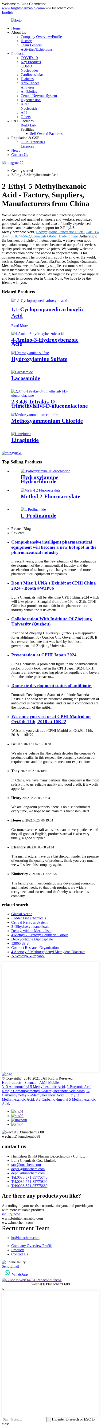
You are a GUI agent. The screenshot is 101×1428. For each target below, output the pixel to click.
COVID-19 (29, 58)
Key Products (31, 62)
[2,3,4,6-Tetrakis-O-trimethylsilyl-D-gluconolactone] (50, 395)
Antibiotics (29, 91)
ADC (25, 104)
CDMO (26, 66)
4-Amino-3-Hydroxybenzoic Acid (44, 342)
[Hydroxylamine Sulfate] (30, 353)
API (24, 113)
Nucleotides (29, 70)
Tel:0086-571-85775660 (29, 1186)
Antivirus (28, 87)
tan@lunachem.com (26, 1165)
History (26, 41)
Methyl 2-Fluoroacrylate (50, 496)
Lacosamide (25, 378)
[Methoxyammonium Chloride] (34, 415)
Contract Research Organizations (35, 948)
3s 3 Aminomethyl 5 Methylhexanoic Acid (33, 1087)
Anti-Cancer (30, 83)
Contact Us (19, 155)
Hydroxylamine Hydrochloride (39, 479)
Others (26, 117)
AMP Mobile (49, 1082)
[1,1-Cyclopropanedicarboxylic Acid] (39, 301)
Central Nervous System (39, 96)
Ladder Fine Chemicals (28, 918)
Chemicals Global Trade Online (54, 236)
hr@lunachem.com (25, 1238)
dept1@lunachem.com (28, 1169)
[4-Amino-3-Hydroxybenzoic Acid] (37, 334)
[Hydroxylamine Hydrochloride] (45, 471)
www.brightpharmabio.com (22, 8)
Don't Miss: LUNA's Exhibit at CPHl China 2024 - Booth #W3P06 (53, 586)
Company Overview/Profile (41, 37)
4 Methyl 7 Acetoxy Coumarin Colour (39, 935)
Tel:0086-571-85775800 (29, 1182)
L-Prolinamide (38, 516)
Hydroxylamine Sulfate (39, 359)
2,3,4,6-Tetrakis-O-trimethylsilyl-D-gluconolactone (49, 404)
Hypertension (31, 100)
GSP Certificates (33, 142)
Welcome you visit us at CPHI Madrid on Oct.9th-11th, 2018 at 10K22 (51, 719)
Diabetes (27, 79)
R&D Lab (28, 125)
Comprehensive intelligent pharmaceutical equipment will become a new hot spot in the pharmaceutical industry (53, 547)
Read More (19, 326)
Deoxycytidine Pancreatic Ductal (60, 232)
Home (15, 28)
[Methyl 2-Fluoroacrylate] (40, 490)
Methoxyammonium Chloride (47, 421)
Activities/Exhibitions (37, 49)
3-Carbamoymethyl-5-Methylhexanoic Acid (45, 1093)
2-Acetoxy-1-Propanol (28, 956)
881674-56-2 (20, 236)
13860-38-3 (20, 943)
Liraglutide (25, 440)
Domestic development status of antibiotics (51, 685)
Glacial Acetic (21, 914)
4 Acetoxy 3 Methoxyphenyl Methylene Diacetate (48, 952)
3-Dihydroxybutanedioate (30, 927)
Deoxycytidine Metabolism (31, 931)
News (15, 150)
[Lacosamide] (22, 372)
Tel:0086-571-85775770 (29, 1177)
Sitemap (30, 1082)
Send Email (10, 1266)
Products (17, 53)
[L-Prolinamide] (33, 509)
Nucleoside (29, 108)
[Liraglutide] (21, 434)
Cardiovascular (32, 75)
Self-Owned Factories (46, 134)
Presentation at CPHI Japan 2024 (44, 654)
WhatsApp (20, 1274)
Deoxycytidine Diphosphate (32, 939)
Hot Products (11, 1082)
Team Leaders (31, 45)
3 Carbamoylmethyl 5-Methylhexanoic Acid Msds (47, 1091)
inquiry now (11, 1214)
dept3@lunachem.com (28, 1173)
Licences (27, 146)
